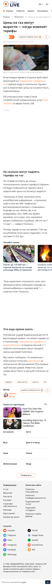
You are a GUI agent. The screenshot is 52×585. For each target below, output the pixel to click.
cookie (23, 582)
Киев (5, 453)
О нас (5, 489)
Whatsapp (12, 554)
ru (40, 4)
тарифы (8, 382)
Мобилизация (10, 464)
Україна (9, 11)
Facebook (11, 549)
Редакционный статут (32, 502)
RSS (33, 549)
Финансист (19, 17)
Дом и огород (33, 442)
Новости (20, 11)
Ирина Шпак (12, 395)
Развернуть (26, 475)
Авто (28, 432)
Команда (7, 509)
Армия (31, 11)
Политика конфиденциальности (35, 496)
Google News (37, 535)
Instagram (12, 545)
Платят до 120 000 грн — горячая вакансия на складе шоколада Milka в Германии (17, 267)
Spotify (35, 540)
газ (45, 382)
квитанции (34, 360)
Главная (6, 17)
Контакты (7, 496)
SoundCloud (37, 545)
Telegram (11, 535)
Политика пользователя (31, 490)
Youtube (11, 530)
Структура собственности (10, 504)
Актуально (8, 432)
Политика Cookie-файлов (33, 515)
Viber (9, 540)
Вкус (5, 442)
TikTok (35, 530)
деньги (35, 382)
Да (48, 582)
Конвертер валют (11, 517)
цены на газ (22, 382)
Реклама (7, 500)
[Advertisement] (26, 138)
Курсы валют (9, 513)
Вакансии (7, 493)
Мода (28, 464)
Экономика (42, 11)
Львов (29, 453)
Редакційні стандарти (30, 508)
